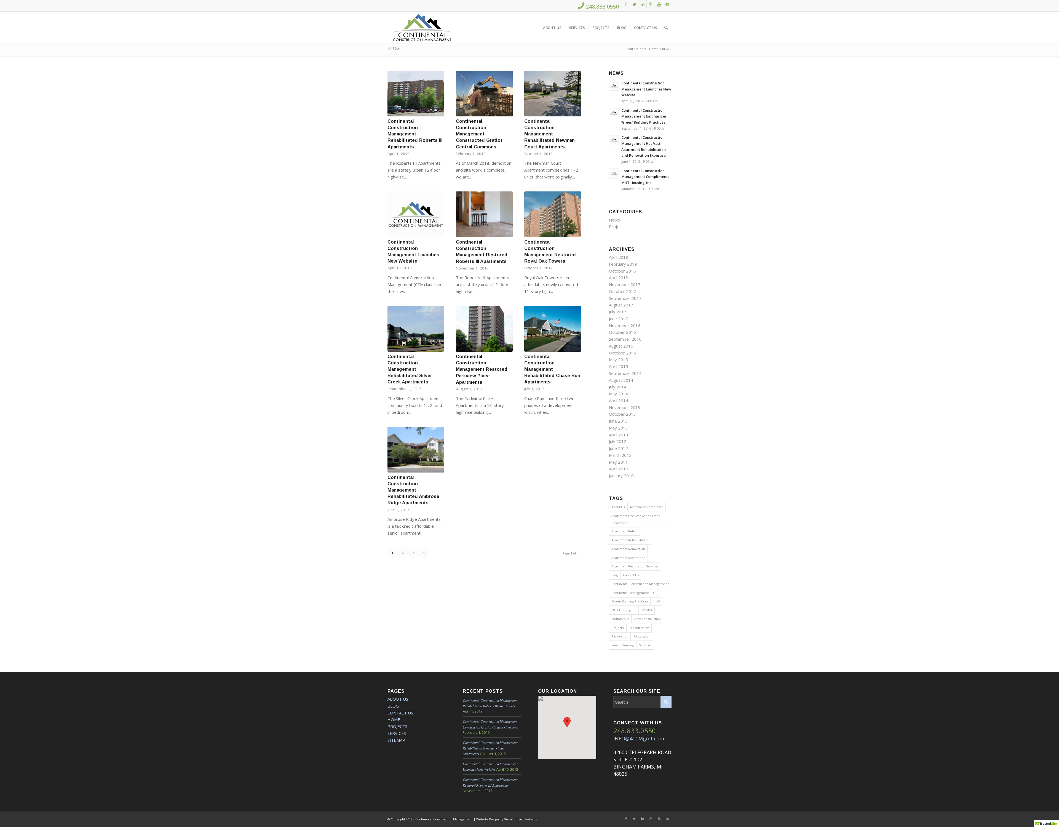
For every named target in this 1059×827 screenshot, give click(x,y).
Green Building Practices (629, 601)
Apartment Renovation (628, 549)
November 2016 (624, 325)
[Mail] (667, 4)
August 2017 (621, 305)
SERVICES (396, 733)
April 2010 (618, 468)
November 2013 (624, 407)
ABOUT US (397, 699)
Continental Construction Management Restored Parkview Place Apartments (481, 369)
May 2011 (618, 462)
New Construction (647, 619)
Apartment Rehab (624, 531)
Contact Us (631, 575)
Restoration (642, 636)
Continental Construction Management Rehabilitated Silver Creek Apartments (409, 369)
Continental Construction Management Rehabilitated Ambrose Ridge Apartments (413, 490)
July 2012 (617, 441)
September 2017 (625, 298)
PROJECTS (397, 726)
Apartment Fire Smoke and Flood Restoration (635, 519)
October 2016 (622, 332)
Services (645, 645)
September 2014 (625, 373)
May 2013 (618, 428)
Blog (614, 575)
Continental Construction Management (640, 584)
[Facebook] (626, 4)
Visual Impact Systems (520, 819)
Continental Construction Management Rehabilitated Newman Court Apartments (549, 134)
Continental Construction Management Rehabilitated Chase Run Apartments (552, 369)
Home (653, 49)
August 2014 (621, 380)
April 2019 (618, 257)
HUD (656, 601)
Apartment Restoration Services (635, 566)
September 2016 (625, 339)
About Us (618, 507)
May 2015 (618, 359)
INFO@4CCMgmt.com (638, 738)
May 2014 (618, 393)
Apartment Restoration (628, 558)
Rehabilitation (639, 628)
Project (616, 226)
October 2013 (622, 414)
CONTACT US (400, 713)
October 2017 (622, 291)
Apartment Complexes (646, 507)
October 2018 (622, 271)
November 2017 (624, 284)
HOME (393, 719)
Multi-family (620, 619)
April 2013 (618, 434)
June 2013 (618, 421)
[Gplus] (651, 4)
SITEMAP (396, 740)
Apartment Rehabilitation (630, 540)
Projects (617, 628)
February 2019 (623, 264)
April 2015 (618, 366)
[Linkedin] (642, 4)
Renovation (619, 636)
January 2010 (621, 475)
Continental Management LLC (633, 593)
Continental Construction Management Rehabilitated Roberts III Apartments (414, 134)
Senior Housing (622, 645)
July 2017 (617, 311)
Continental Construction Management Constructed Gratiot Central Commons (479, 134)
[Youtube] (659, 4)
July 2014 (617, 387)
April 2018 (618, 277)
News (614, 220)
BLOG (393, 48)
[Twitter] (634, 4)
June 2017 (618, 318)
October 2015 (622, 353)
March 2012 (620, 455)
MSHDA (646, 610)
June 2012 (618, 448)
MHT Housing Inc (623, 610)
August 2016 (621, 346)
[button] (567, 722)
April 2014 (618, 400)
